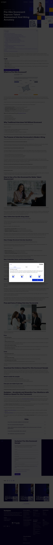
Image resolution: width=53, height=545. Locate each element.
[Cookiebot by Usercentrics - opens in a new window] (39, 264)
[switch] (22, 276)
